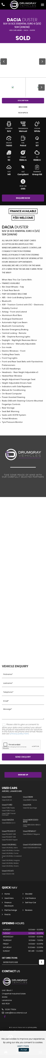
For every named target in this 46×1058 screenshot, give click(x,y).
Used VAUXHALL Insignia (11, 860)
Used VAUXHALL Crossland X (11, 856)
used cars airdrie (15, 30)
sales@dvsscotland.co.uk (15, 1013)
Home (7, 894)
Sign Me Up (23, 775)
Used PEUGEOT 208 (9, 834)
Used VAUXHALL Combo (10, 850)
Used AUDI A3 (7, 800)
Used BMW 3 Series (30, 800)
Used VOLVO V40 (8, 874)
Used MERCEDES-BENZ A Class (31, 825)
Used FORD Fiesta (8, 808)
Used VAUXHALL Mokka (10, 863)
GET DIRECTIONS (9, 958)
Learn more (23, 1046)
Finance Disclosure (9, 904)
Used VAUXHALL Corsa (10, 853)
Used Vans (9, 898)
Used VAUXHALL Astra (10, 847)
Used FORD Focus (8, 810)
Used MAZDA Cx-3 (8, 823)
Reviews (28, 910)
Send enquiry (23, 757)
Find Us (7, 914)
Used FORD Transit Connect (8, 814)
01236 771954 (10, 1009)
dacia (26, 30)
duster (32, 30)
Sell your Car (30, 903)
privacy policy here (19, 734)
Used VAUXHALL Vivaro (10, 866)
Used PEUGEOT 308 (9, 837)
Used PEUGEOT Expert (10, 840)
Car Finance (30, 898)
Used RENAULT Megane (31, 834)
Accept (24, 1050)
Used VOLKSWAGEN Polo (32, 847)
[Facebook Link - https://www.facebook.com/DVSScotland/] (5, 1017)
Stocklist (28, 894)
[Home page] (23, 4)
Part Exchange (10, 910)
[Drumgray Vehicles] (15, 985)
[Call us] (3, 5)
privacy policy (32, 1027)
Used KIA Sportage (30, 808)
